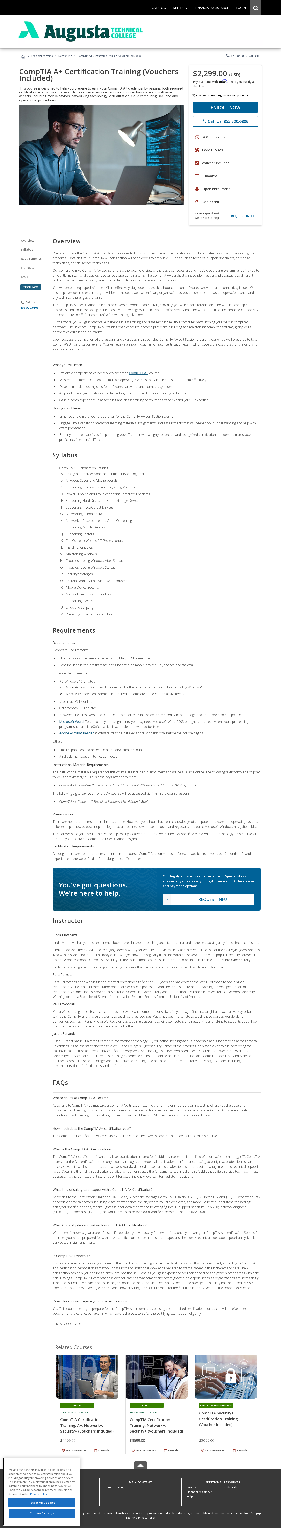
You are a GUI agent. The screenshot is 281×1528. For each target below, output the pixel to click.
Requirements (31, 259)
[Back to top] (140, 1481)
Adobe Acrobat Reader (76, 733)
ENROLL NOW (225, 107)
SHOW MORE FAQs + (68, 1323)
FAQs (24, 277)
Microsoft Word (71, 721)
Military (191, 1487)
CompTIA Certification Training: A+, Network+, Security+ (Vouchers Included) (87, 1425)
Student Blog (231, 1487)
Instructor (28, 268)
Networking (65, 56)
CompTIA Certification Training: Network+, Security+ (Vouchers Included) (156, 1425)
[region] (41, 1492)
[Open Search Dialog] (255, 7)
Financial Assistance (199, 1492)
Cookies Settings (42, 1513)
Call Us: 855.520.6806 (243, 56)
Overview (27, 240)
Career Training (114, 1487)
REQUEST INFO (242, 216)
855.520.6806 (29, 307)
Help (190, 1496)
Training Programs (42, 56)
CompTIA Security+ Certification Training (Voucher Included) (218, 1419)
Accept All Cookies (42, 1503)
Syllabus (27, 249)
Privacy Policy (146, 1517)
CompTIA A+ (138, 373)
